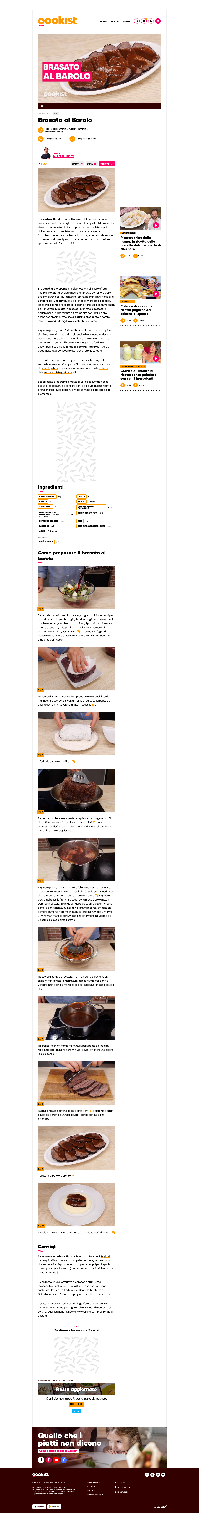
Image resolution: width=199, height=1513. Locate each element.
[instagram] (48, 1460)
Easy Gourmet (44, 1380)
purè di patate (49, 368)
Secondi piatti (69, 1380)
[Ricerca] (137, 21)
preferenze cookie (95, 1495)
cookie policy (93, 1486)
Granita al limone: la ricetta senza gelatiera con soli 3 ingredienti (138, 374)
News (103, 21)
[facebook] (64, 1460)
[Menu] (158, 21)
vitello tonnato (81, 390)
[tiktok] (41, 1460)
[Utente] (151, 21)
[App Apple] (39, 1506)
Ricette (115, 21)
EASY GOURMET (44, 113)
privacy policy (93, 1482)
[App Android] (54, 1506)
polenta (103, 368)
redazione (91, 1491)
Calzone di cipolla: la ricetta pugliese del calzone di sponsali (136, 310)
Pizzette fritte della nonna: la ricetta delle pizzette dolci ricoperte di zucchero (140, 243)
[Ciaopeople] (160, 1506)
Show (126, 21)
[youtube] (56, 1460)
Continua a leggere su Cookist (76, 1330)
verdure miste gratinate (58, 372)
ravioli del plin (62, 390)
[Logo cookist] (57, 21)
